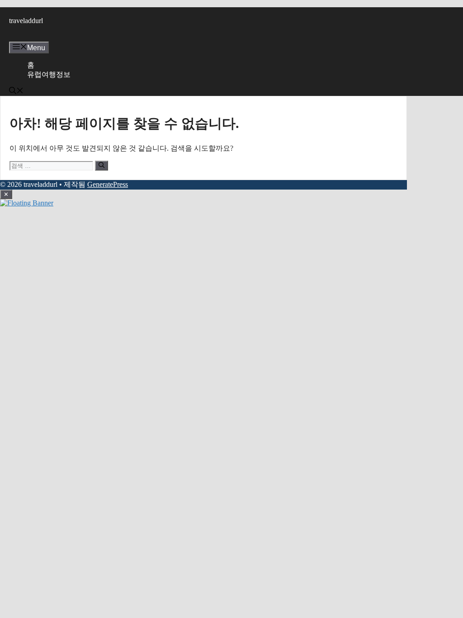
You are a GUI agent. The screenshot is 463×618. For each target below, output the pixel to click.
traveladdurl (26, 20)
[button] (16, 91)
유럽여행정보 (49, 74)
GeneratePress (107, 184)
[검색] (101, 166)
